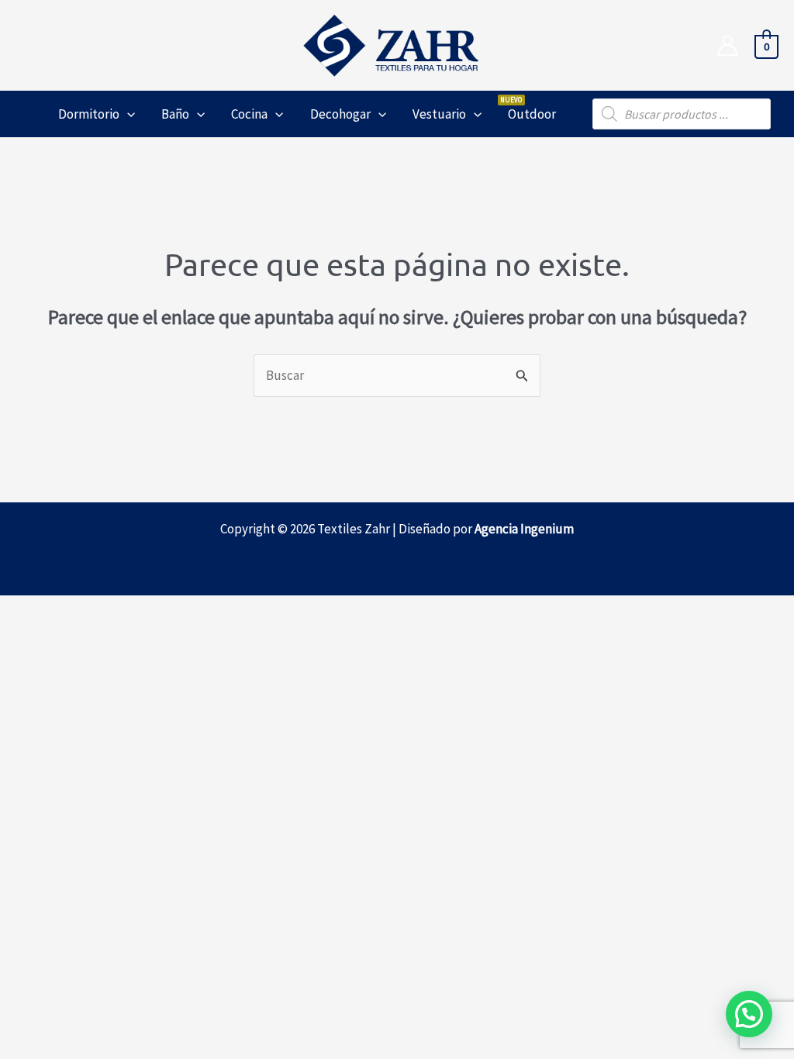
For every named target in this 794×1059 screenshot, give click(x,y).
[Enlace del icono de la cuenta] (727, 45)
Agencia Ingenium (524, 528)
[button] (127, 114)
